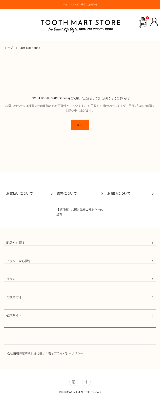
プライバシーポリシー (68, 353)
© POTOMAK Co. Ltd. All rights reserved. (80, 392)
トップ (8, 48)
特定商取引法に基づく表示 (36, 353)
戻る (80, 124)
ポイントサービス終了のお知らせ (80, 4)
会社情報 (13, 353)
